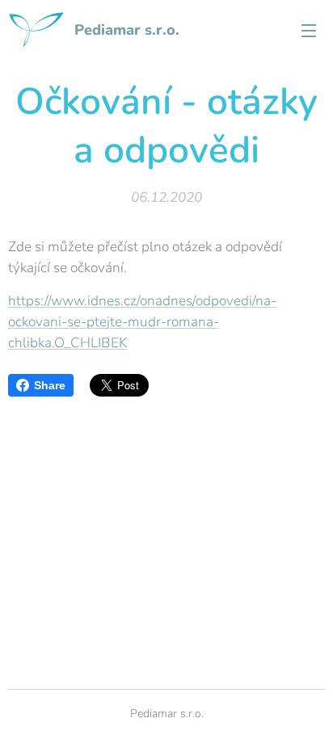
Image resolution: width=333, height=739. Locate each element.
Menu (309, 30)
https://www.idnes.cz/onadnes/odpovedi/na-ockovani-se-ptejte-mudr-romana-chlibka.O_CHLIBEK (142, 322)
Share (49, 385)
